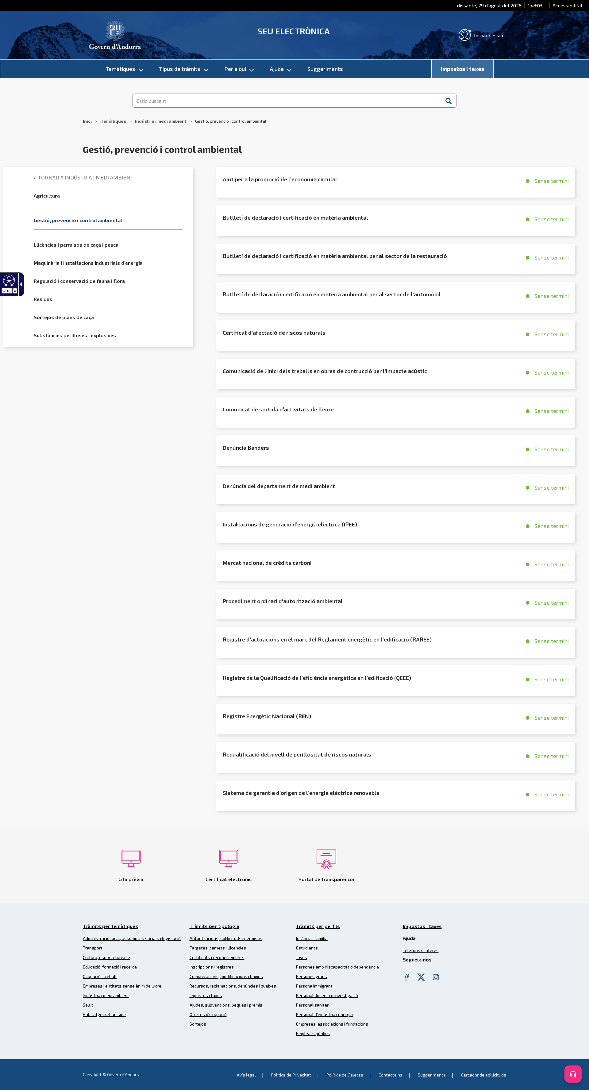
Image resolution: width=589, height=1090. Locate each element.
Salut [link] (88, 1004)
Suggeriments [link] (325, 68)
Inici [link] (87, 121)
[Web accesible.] (8, 280)
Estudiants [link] (307, 947)
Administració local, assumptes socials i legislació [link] (132, 938)
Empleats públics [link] (313, 1033)
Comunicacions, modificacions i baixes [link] (226, 976)
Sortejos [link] (198, 1023)
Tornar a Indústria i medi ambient (85, 177)
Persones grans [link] (311, 976)
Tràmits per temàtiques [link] (110, 926)
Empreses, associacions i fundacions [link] (332, 1023)
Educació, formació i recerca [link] (110, 966)
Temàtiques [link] (120, 68)
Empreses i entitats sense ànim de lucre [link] (122, 985)
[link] (115, 34)
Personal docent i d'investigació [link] (327, 995)
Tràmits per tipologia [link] (214, 926)
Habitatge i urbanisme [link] (104, 1014)
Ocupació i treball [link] (100, 976)
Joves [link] (301, 957)
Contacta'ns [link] (390, 1074)
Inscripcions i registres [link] (212, 966)
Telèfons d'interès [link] (421, 950)
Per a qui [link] (235, 68)
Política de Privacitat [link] (291, 1074)
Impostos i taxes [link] (462, 68)
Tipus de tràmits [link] (179, 68)
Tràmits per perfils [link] (318, 926)
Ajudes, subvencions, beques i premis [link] (226, 1004)
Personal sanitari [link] (312, 1004)
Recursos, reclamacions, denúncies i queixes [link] (233, 985)
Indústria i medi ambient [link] (160, 121)
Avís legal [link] (246, 1074)
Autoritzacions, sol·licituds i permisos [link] (226, 938)
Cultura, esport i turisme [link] (106, 957)
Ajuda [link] (277, 68)
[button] (448, 100)
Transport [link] (92, 947)
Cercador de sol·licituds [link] (483, 1074)
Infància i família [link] (312, 938)
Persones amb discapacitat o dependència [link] (337, 966)
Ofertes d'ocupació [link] (208, 1014)
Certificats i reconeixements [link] (217, 957)
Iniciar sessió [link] (488, 35)
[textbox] (287, 100)
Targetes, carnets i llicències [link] (218, 947)
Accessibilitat (567, 5)
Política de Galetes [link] (344, 1074)
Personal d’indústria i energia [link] (324, 1014)
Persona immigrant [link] (314, 985)
